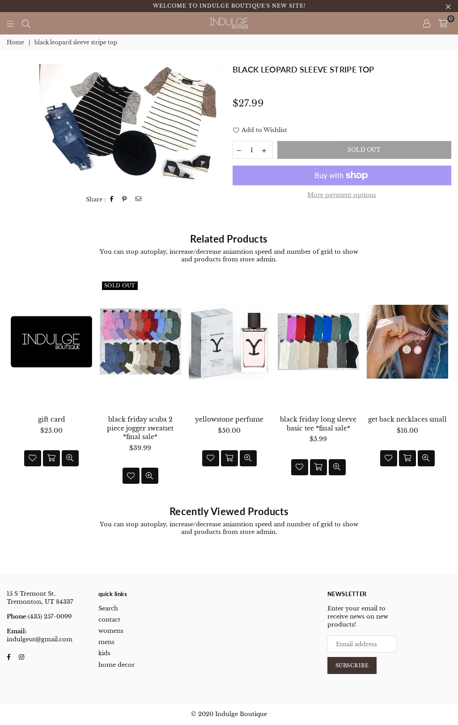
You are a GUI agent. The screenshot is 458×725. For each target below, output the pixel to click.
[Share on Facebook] (112, 199)
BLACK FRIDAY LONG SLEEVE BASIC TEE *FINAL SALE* (318, 423)
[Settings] (426, 23)
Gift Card (51, 419)
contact (109, 619)
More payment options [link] (341, 195)
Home (15, 42)
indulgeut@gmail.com (39, 639)
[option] (132, 124)
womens (110, 631)
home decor (116, 665)
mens (106, 642)
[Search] (26, 23)
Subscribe (352, 665)
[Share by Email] (138, 199)
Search (108, 608)
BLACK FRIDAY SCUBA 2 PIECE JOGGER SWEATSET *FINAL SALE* (140, 428)
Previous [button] (14, 387)
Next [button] (443, 387)
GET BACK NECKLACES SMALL (407, 419)
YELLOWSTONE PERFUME (229, 419)
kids (104, 653)
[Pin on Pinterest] (124, 199)
